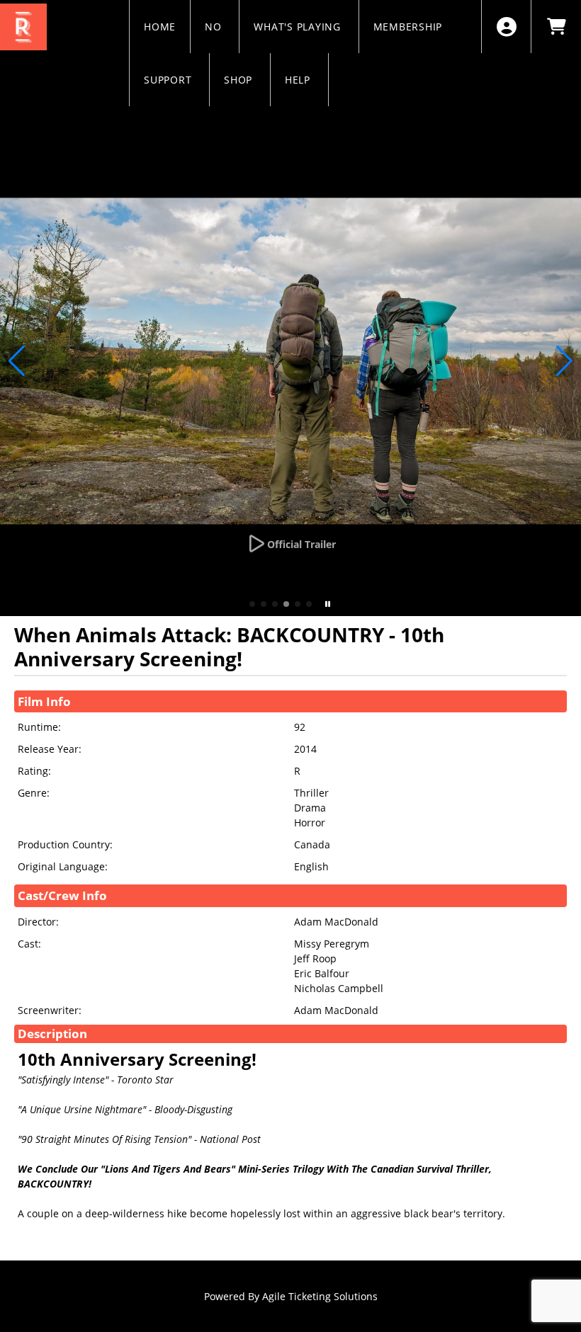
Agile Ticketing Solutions (320, 1296)
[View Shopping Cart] (556, 26)
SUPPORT (169, 79)
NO (215, 26)
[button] (252, 604)
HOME (160, 26)
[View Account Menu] (506, 26)
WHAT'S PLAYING (299, 26)
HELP (299, 79)
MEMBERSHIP (409, 26)
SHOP (240, 79)
